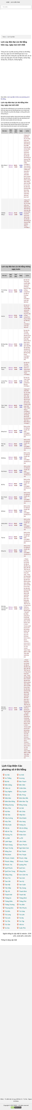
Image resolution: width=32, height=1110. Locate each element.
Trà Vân (7, 924)
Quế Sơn (22, 868)
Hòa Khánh (22, 818)
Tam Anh (22, 878)
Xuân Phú (22, 928)
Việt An (21, 924)
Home (4, 36)
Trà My (21, 918)
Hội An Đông (23, 828)
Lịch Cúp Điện (11, 36)
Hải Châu (22, 811)
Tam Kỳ (21, 881)
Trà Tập (21, 921)
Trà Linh (7, 918)
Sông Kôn (22, 871)
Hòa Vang (22, 821)
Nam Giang (8, 845)
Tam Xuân (22, 885)
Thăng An (8, 898)
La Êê (21, 838)
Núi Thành (22, 851)
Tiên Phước (23, 908)
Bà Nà (7, 781)
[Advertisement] (16, 18)
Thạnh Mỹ (22, 895)
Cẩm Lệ (7, 788)
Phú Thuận (22, 855)
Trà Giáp (22, 911)
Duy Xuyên (22, 791)
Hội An (7, 828)
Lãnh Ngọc (8, 841)
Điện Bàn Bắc (23, 798)
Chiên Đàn (22, 788)
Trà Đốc (7, 911)
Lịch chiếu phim (15, 2)
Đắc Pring (22, 795)
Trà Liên (21, 915)
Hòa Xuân (8, 825)
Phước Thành (23, 861)
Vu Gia (7, 928)
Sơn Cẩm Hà (23, 875)
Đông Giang (23, 805)
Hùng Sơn (22, 831)
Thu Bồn (22, 904)
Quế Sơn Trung (10, 871)
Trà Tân (7, 921)
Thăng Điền (9, 901)
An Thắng (8, 778)
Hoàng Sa (22, 825)
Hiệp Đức (22, 815)
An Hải (7, 775)
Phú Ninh (8, 855)
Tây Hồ (7, 891)
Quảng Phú (22, 865)
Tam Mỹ (7, 885)
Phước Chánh (9, 858)
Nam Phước (23, 845)
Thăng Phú (22, 901)
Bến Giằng (8, 785)
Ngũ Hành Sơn (24, 848)
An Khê (21, 775)
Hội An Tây (8, 831)
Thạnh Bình (23, 891)
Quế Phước (9, 868)
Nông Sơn (8, 851)
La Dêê (7, 838)
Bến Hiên (22, 785)
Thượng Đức (9, 908)
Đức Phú (8, 808)
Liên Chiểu (22, 841)
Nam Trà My (9, 848)
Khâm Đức (22, 835)
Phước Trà (8, 865)
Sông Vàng (8, 875)
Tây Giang (22, 888)
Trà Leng (8, 915)
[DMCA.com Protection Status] (16, 1108)
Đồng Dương (9, 805)
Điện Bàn (8, 798)
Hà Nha (7, 811)
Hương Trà (8, 835)
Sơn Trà (7, 878)
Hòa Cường (9, 818)
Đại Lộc (7, 795)
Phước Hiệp (23, 858)
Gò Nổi (21, 808)
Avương (21, 778)
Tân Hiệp (8, 888)
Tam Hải (7, 881)
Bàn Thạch (22, 781)
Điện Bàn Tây (23, 801)
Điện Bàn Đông (10, 801)
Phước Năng (9, 861)
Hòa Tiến (8, 821)
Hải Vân (7, 815)
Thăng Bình (23, 898)
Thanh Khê (8, 895)
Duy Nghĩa (8, 791)
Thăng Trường (9, 904)
